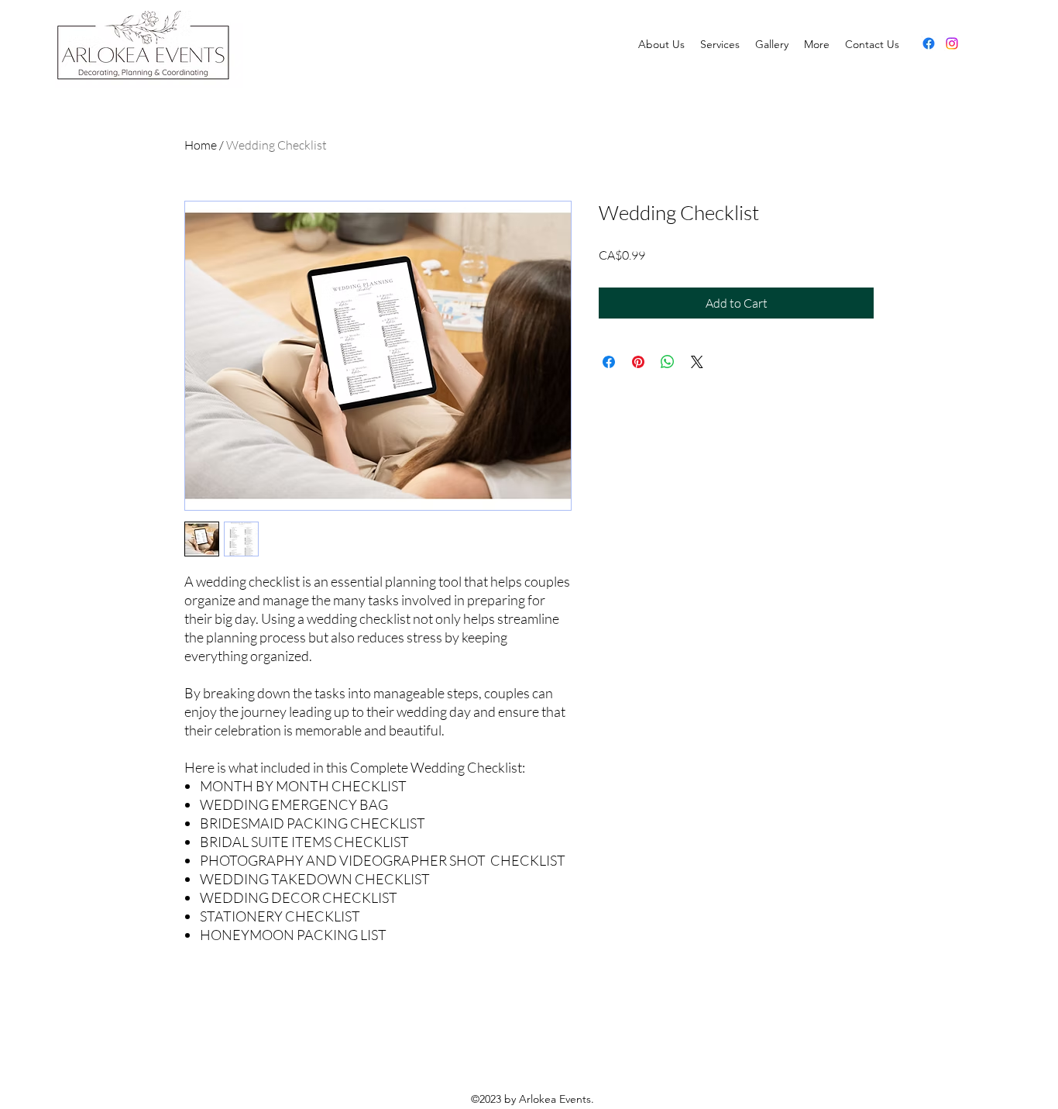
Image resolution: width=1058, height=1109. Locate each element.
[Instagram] (952, 43)
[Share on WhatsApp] (667, 362)
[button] (816, 44)
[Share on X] (697, 362)
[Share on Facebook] (608, 362)
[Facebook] (928, 43)
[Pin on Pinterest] (638, 362)
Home (200, 145)
